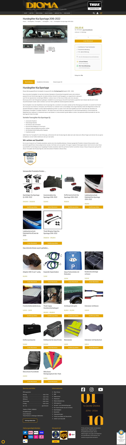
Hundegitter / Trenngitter (34, 21)
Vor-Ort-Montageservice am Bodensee (89, 56)
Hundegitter (46, 21)
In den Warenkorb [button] (52, 207)
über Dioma (39, 13)
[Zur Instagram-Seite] (92, 389)
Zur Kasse (67, 13)
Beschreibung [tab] (29, 82)
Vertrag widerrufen (30, 420)
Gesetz (60, 100)
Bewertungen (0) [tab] (57, 82)
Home (24, 21)
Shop (25, 13)
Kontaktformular (27, 411)
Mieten (31, 13)
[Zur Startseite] (63, 5)
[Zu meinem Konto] (97, 13)
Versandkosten (89, 29)
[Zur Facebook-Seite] (83, 389)
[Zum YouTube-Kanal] (100, 389)
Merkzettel (58, 13)
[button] (3, 442)
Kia (51, 21)
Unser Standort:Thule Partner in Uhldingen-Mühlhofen (33, 414)
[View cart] (101, 13)
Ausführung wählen (32, 207)
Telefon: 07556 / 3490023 (29, 409)
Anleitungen (48, 13)
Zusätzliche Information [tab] (43, 82)
